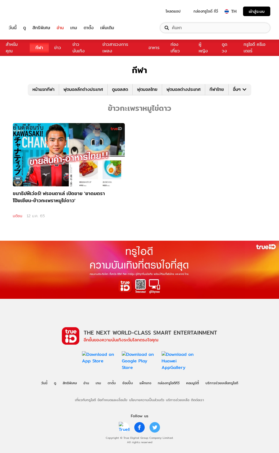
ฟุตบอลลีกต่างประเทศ (83, 89)
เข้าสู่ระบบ (257, 11)
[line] (124, 427)
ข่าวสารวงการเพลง (115, 47)
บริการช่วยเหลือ (177, 400)
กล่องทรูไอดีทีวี (169, 383)
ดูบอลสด (120, 89)
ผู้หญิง (203, 47)
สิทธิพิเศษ (41, 28)
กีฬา (39, 47)
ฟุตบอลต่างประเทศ (183, 89)
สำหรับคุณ (12, 47)
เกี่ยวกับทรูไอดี (85, 400)
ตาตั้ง (89, 28)
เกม (73, 28)
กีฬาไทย (217, 89)
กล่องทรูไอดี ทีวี (205, 11)
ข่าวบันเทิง (78, 47)
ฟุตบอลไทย (147, 89)
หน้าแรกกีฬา (43, 89)
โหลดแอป (173, 11)
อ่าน (60, 28)
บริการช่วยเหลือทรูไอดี (221, 383)
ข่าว (57, 47)
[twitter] (154, 427)
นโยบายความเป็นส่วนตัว (146, 400)
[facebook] (139, 427)
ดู (24, 28)
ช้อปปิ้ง (127, 383)
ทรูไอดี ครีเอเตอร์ (254, 47)
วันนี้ (13, 28)
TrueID (25, 11)
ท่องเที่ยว (175, 47)
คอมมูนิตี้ (192, 383)
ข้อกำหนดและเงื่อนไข (112, 400)
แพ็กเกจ (145, 383)
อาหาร (153, 47)
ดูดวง (224, 47)
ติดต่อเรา (197, 400)
